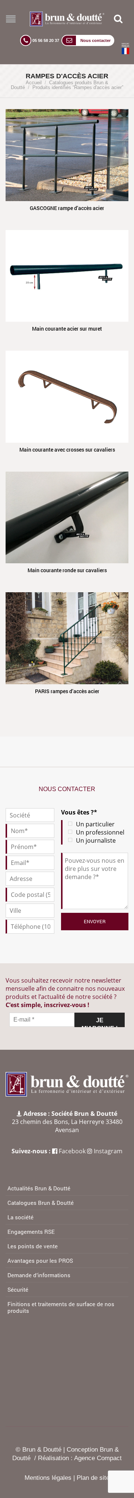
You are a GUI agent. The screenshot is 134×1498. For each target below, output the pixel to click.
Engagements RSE (31, 1231)
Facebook (72, 1151)
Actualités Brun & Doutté (38, 1188)
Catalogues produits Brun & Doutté (59, 85)
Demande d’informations (38, 1275)
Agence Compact (98, 1458)
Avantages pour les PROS (40, 1260)
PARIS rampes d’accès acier (67, 691)
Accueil (34, 82)
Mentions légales (48, 1477)
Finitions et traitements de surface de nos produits (60, 1307)
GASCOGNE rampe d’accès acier (67, 208)
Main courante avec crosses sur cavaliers (67, 449)
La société (20, 1217)
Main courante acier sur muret (67, 328)
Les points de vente (32, 1246)
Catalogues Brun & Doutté (40, 1202)
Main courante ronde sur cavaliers (67, 570)
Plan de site (93, 1477)
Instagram (108, 1151)
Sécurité (17, 1289)
